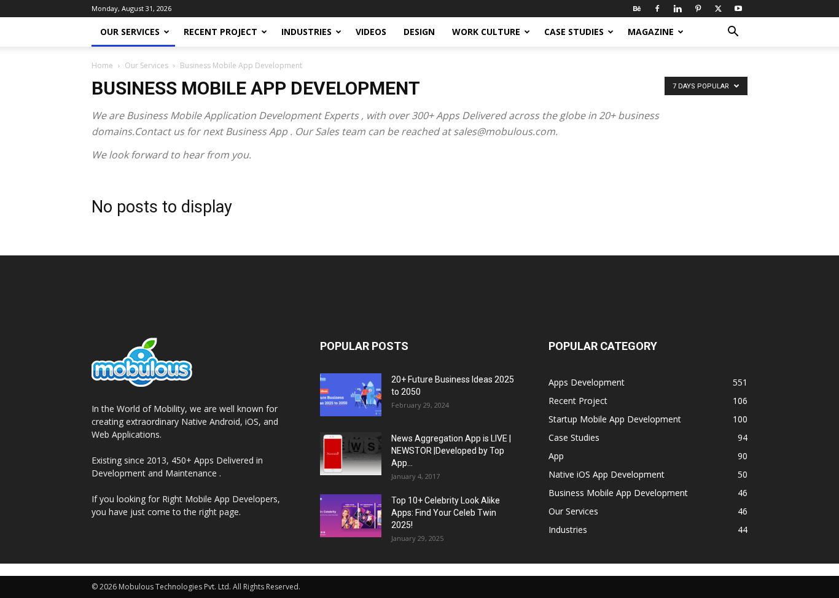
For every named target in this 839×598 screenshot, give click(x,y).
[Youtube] (738, 8)
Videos (371, 31)
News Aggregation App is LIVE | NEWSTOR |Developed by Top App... (451, 450)
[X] (718, 8)
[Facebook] (657, 8)
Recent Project (220, 31)
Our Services (130, 31)
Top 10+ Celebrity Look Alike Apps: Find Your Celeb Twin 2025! (445, 512)
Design (419, 31)
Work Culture (486, 31)
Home (102, 65)
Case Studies (574, 31)
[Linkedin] (677, 8)
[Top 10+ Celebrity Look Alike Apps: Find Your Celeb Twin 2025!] (350, 515)
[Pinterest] (698, 8)
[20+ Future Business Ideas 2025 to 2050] (350, 394)
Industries (306, 31)
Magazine (651, 31)
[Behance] (637, 8)
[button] (732, 33)
